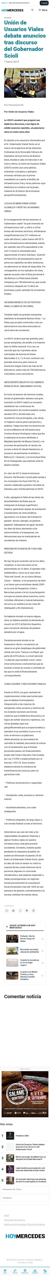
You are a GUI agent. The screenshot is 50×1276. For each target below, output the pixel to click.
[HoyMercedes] (12, 10)
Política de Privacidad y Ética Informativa (24, 1224)
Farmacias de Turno (12, 1189)
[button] (32, 10)
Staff (6, 1215)
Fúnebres (7, 1198)
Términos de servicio (14, 1220)
